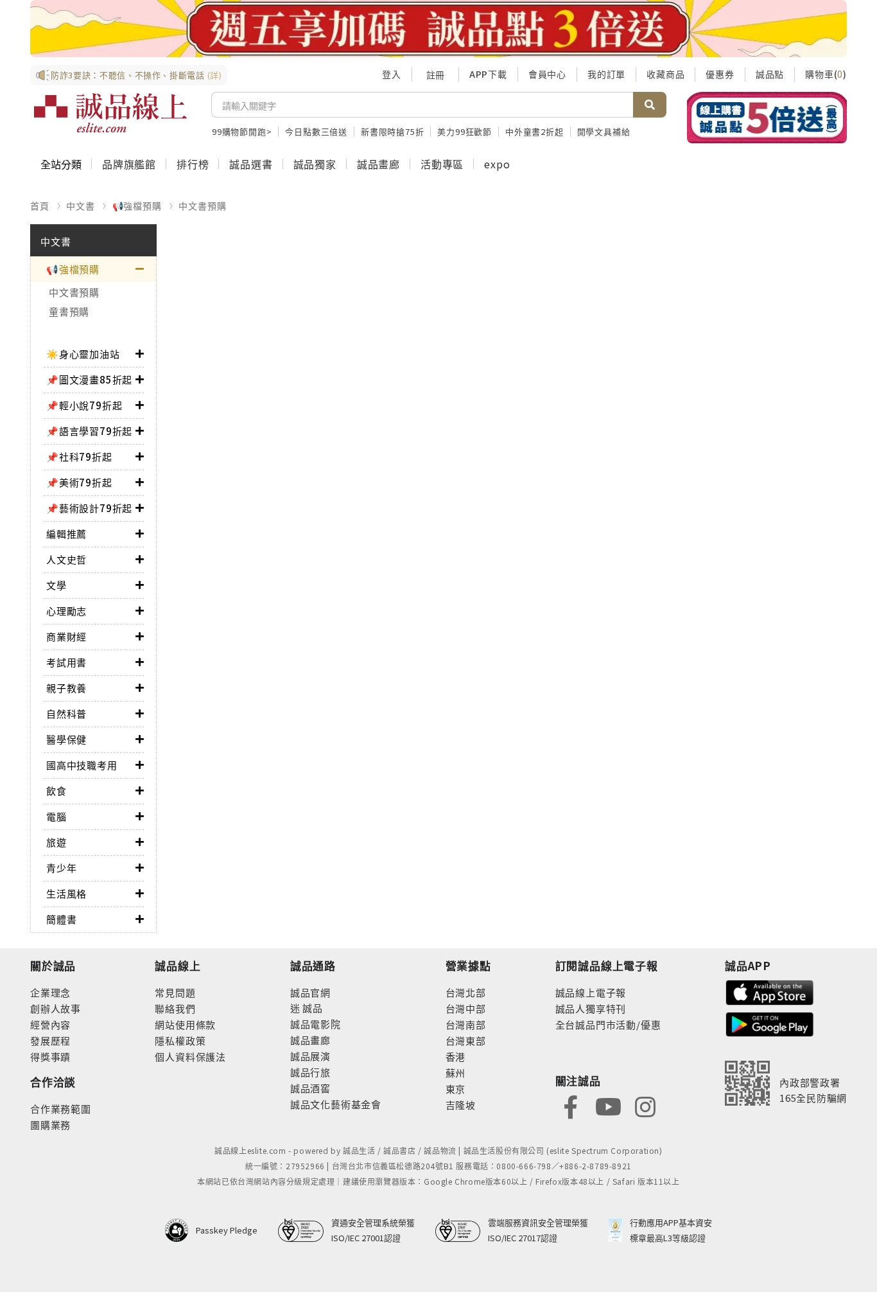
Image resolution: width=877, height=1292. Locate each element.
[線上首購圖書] (767, 117)
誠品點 (770, 73)
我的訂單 (606, 73)
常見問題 (175, 992)
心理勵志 (66, 610)
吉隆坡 (461, 1104)
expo (497, 164)
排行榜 (193, 164)
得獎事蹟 (50, 1056)
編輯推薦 (66, 533)
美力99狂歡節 (464, 131)
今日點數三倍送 (316, 131)
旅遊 (56, 842)
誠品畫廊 (378, 164)
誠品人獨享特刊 (591, 1008)
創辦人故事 (55, 1008)
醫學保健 (66, 739)
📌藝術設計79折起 (89, 508)
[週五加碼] (438, 28)
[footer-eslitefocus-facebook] (570, 1106)
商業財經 (66, 636)
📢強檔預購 (137, 205)
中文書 (80, 205)
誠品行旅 (310, 1072)
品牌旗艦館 (129, 164)
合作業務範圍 (60, 1108)
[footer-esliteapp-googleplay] (770, 1023)
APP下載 (488, 73)
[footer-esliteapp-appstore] (770, 991)
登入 (391, 73)
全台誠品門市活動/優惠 (608, 1024)
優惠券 (720, 73)
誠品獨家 (314, 164)
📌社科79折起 (79, 456)
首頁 (39, 205)
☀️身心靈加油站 (83, 353)
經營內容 (50, 1024)
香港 (456, 1056)
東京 (456, 1088)
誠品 (311, 1007)
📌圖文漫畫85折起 (89, 379)
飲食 (56, 790)
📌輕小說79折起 (84, 405)
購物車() (826, 73)
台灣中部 (466, 1008)
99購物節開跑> (242, 131)
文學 (56, 585)
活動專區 (442, 164)
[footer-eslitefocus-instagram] (645, 1106)
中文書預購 (202, 205)
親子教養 (66, 688)
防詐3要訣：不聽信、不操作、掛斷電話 (136, 75)
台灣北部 (466, 992)
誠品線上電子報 (591, 992)
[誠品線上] (110, 113)
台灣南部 (466, 1024)
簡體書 (61, 919)
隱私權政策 (180, 1040)
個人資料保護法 (190, 1056)
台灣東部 (466, 1040)
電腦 (56, 816)
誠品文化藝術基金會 (335, 1104)
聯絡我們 (175, 1008)
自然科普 (66, 713)
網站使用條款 (185, 1024)
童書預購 (69, 311)
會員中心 (547, 73)
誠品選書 (250, 164)
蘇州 (456, 1072)
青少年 (61, 867)
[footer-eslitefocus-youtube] (608, 1106)
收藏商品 (665, 73)
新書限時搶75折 (392, 131)
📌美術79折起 (79, 482)
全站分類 (61, 164)
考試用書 (66, 662)
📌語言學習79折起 (89, 431)
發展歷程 (50, 1040)
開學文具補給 (603, 131)
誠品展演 (310, 1056)
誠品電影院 (315, 1024)
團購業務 (50, 1124)
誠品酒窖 (310, 1088)
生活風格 (66, 893)
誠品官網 (310, 992)
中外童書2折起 (534, 131)
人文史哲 (66, 559)
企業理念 (50, 992)
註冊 (435, 74)
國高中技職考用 (81, 765)
